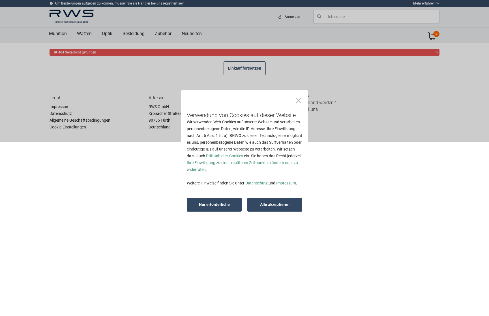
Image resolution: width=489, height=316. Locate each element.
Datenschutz (256, 183)
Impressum (286, 183)
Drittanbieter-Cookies (224, 156)
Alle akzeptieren (274, 204)
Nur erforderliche (214, 204)
